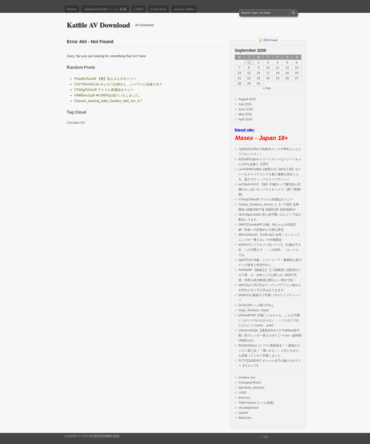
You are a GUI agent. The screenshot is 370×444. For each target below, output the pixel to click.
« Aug (267, 88)
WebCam (244, 418)
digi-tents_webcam (251, 387)
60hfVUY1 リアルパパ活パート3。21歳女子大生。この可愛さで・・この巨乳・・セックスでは (269, 250)
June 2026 (245, 109)
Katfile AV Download (98, 25)
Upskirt (243, 413)
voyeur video (184, 9)
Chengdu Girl (76, 122)
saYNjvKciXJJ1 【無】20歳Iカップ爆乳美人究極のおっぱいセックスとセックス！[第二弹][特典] (269, 189)
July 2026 (245, 104)
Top (265, 436)
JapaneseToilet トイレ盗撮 (105, 9)
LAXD (138, 9)
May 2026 (245, 114)
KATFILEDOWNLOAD (104, 436)
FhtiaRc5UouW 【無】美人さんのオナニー (105, 79)
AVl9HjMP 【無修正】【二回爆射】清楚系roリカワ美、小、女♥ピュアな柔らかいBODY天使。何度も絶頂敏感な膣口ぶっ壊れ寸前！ (269, 275)
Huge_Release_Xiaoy (253, 310)
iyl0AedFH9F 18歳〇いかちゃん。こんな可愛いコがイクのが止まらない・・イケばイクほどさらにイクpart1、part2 (269, 320)
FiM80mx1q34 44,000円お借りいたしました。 (108, 95)
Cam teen (158, 9)
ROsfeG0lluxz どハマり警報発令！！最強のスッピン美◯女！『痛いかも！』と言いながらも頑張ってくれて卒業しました (269, 350)
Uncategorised (248, 407)
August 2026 (247, 99)
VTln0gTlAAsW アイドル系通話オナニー (104, 90)
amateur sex (246, 377)
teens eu (244, 397)
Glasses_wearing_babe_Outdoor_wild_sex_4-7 (108, 101)
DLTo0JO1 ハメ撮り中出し (256, 305)
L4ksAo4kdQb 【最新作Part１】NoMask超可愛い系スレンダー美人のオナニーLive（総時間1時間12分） (270, 335)
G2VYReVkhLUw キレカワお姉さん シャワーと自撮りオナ (118, 84)
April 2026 (245, 119)
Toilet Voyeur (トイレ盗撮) (256, 402)
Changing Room (249, 382)
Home (72, 9)
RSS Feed (271, 40)
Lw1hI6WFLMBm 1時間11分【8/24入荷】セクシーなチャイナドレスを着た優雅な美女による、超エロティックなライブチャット (269, 174)
